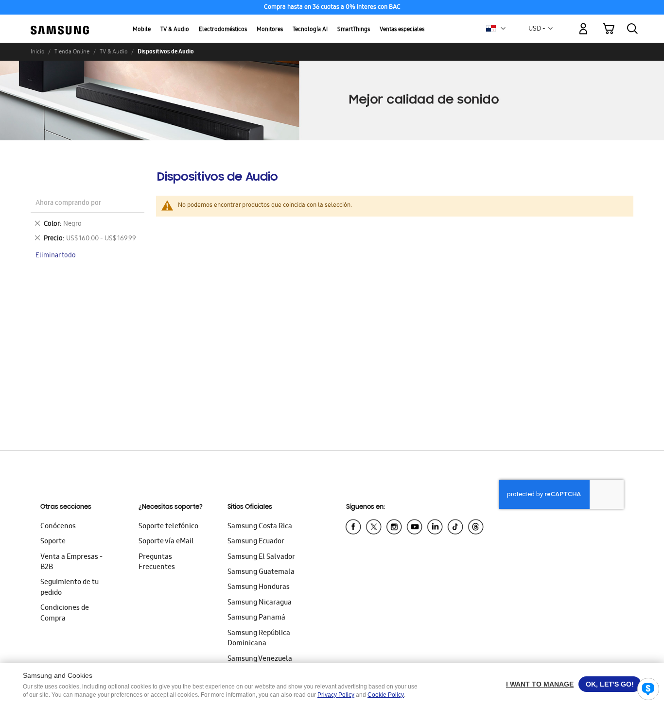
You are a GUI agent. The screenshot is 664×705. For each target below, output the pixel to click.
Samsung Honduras (258, 587)
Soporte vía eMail (166, 542)
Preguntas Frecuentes (157, 562)
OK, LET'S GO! (610, 684)
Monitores (270, 29)
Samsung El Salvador (261, 557)
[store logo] (60, 23)
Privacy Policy (335, 694)
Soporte (53, 542)
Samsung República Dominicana (258, 639)
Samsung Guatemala (261, 572)
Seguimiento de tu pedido (69, 588)
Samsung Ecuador (255, 542)
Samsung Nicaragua (259, 603)
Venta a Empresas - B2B (71, 562)
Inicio (37, 51)
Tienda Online (71, 51)
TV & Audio (174, 29)
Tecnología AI (310, 29)
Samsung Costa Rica (259, 527)
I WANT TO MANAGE (540, 684)
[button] (503, 28)
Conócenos (58, 527)
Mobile (142, 29)
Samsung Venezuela (259, 659)
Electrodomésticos (223, 29)
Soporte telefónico (168, 527)
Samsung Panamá (256, 618)
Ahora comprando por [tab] (68, 203)
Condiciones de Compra (64, 613)
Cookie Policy (385, 694)
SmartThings (353, 29)
